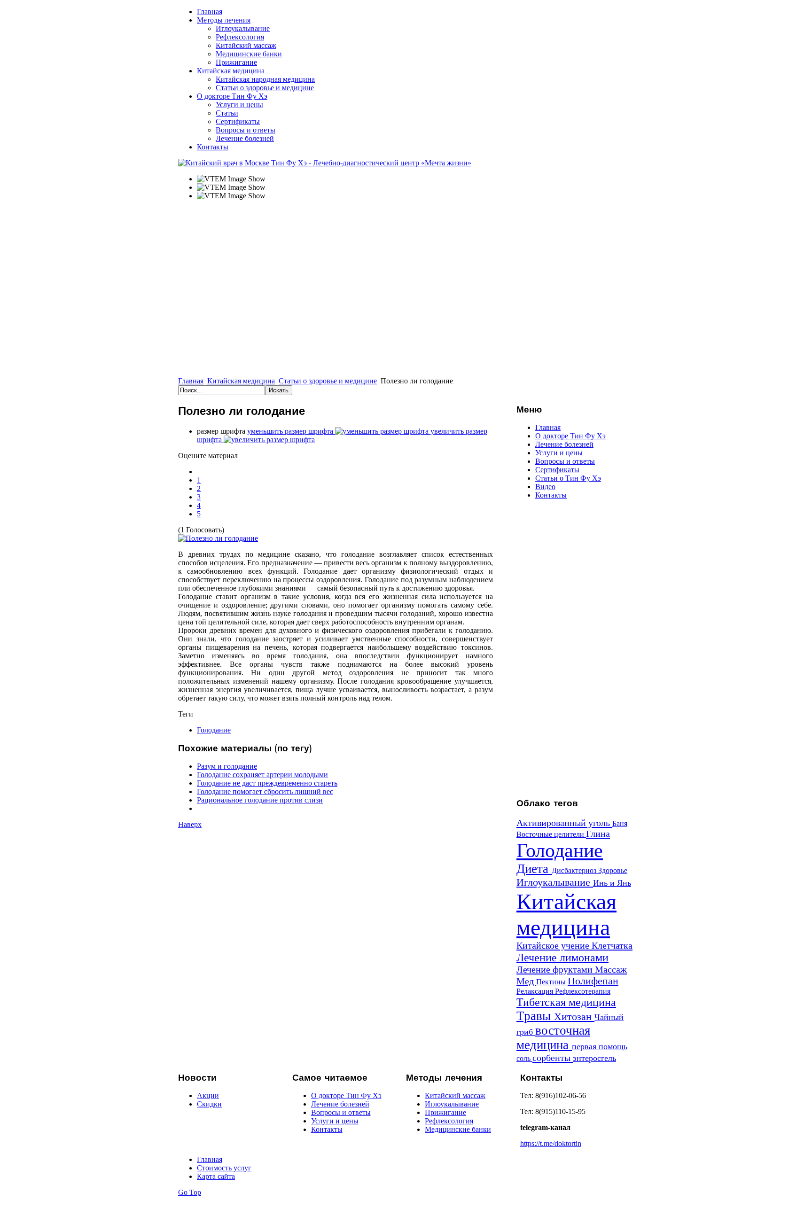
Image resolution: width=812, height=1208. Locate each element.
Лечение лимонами (562, 957)
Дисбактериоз (575, 870)
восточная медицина (553, 1037)
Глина (598, 833)
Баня (619, 823)
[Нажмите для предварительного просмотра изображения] (218, 538)
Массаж (611, 969)
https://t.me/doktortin (550, 1143)
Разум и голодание (227, 766)
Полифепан (593, 981)
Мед (526, 981)
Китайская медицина (241, 381)
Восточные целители (551, 834)
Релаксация (535, 991)
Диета (534, 869)
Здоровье (612, 870)
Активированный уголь (564, 823)
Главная (190, 381)
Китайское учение (554, 945)
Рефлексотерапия (582, 991)
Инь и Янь (612, 883)
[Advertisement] (575, 648)
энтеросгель (594, 1058)
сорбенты (552, 1057)
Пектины (552, 982)
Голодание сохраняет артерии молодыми (262, 775)
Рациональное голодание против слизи (260, 800)
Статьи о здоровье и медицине (328, 381)
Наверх (190, 824)
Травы (535, 1016)
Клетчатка (612, 945)
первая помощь (599, 1046)
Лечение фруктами (555, 969)
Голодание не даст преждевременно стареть (267, 783)
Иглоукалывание (554, 882)
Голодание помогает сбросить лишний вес (265, 791)
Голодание (214, 730)
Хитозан (574, 1016)
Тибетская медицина (566, 1002)
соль (524, 1058)
